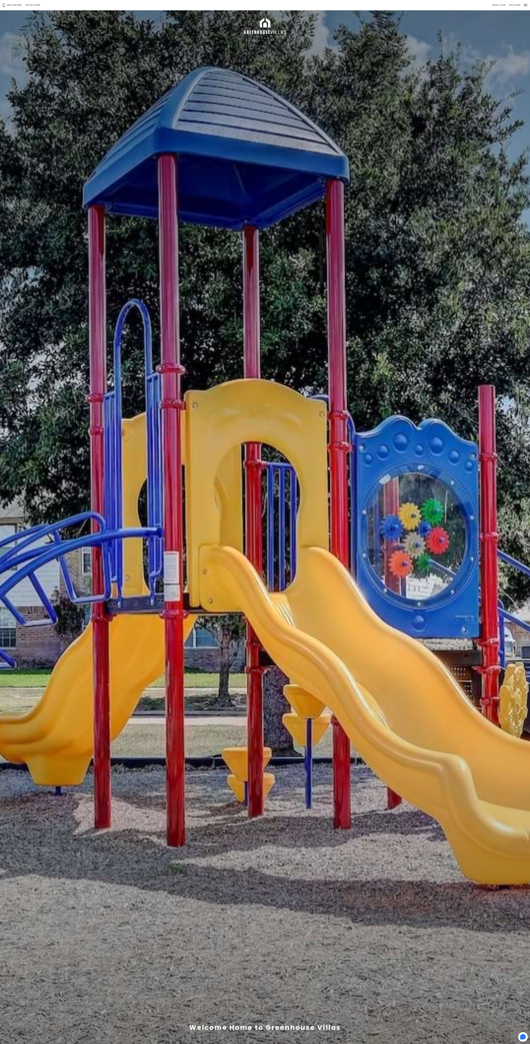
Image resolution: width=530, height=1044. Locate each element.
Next (524, 527)
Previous (5, 527)
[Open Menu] (525, 5)
